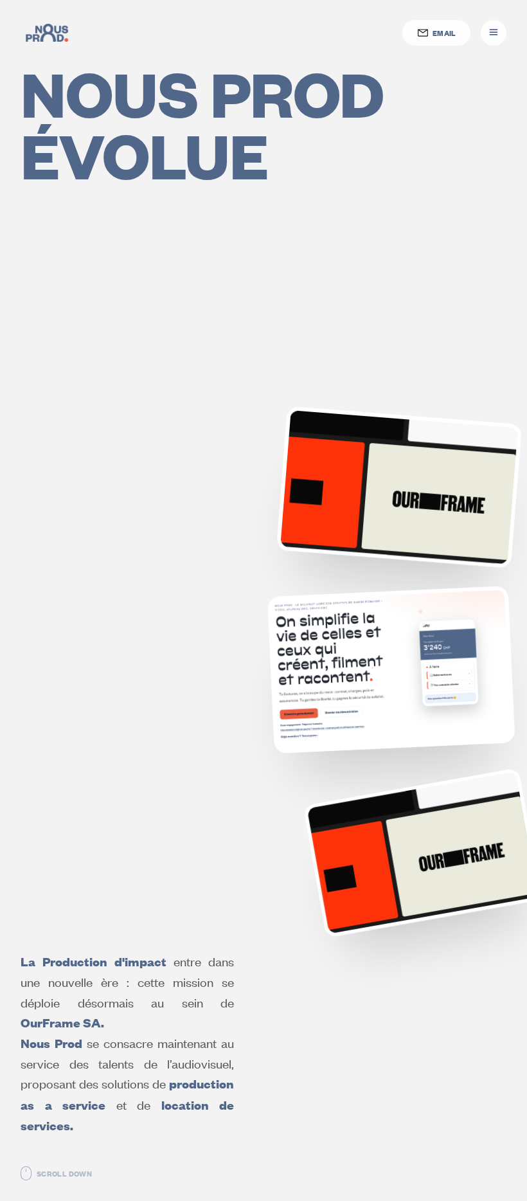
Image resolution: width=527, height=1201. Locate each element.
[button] (493, 33)
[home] (47, 33)
